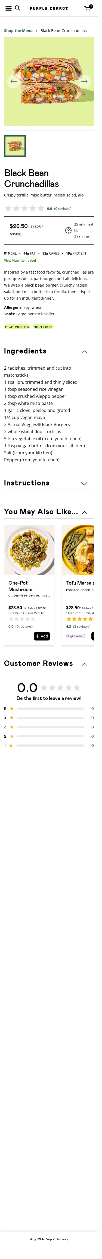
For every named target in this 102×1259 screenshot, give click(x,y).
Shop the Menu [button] (18, 30)
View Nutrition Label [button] (20, 260)
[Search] (17, 8)
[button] (15, 146)
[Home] (49, 8)
